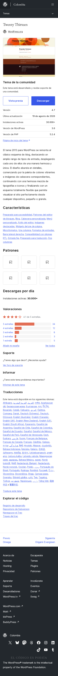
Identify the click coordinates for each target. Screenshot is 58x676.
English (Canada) (40, 417)
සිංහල (51, 470)
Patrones (35, 571)
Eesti (46, 435)
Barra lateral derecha (13, 234)
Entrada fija (13, 238)
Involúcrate (36, 580)
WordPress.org (15, 31)
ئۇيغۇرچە (15, 481)
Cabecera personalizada (33, 218)
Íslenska (25, 449)
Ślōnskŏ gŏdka (20, 477)
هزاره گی (14, 445)
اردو (35, 481)
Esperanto (30, 424)
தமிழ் (30, 477)
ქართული (8, 452)
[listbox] (29, 270)
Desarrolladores (11, 591)
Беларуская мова (16, 406)
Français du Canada (12, 442)
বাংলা (39, 406)
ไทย (35, 477)
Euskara (7, 438)
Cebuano (24, 410)
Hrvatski (28, 445)
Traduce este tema (12, 491)
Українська (25, 481)
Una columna (24, 230)
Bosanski (7, 410)
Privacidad (9, 571)
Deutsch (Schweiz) (29, 413)
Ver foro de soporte (13, 365)
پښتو (36, 467)
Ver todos (50, 345)
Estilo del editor (26, 222)
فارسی (15, 438)
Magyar (37, 445)
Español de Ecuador (13, 431)
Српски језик (41, 474)
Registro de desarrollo (14, 505)
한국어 (25, 452)
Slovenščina (21, 474)
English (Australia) (22, 417)
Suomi (22, 438)
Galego (46, 442)
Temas (6, 13)
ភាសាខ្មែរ (17, 452)
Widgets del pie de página (29, 226)
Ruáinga (25, 470)
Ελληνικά (7, 417)
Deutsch (44, 413)
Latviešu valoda (30, 456)
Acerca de (8, 555)
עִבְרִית (5, 445)
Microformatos (10, 230)
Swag (35, 596)
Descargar (43, 100)
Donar (35, 591)
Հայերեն (46, 445)
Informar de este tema (14, 384)
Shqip (31, 474)
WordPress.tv (12, 596)
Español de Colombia (41, 427)
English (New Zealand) (27, 420)
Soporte (7, 586)
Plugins (34, 565)
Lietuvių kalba (15, 456)
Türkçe (6, 481)
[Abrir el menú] (53, 4)
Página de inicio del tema (15, 140)
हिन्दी (21, 445)
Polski (30, 467)
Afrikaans (7, 403)
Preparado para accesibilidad (17, 214)
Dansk (16, 413)
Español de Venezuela (31, 435)
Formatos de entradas (43, 230)
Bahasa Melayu (26, 459)
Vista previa (15, 100)
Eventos (35, 586)
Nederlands (44, 463)
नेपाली (13, 463)
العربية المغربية (20, 403)
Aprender (8, 580)
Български (31, 406)
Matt (7, 611)
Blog (17, 218)
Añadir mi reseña (11, 345)
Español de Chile (22, 427)
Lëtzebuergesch (37, 452)
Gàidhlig (37, 442)
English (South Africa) (13, 424)
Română (34, 470)
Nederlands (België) (27, 463)
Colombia (15, 635)
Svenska (7, 477)
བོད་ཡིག (46, 406)
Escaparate (36, 555)
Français (28, 442)
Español (28, 431)
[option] (10, 262)
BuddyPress (11, 622)
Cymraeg (7, 413)
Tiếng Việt (43, 481)
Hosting (7, 565)
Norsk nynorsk (10, 467)
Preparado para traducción (33, 238)
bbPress (9, 616)
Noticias (7, 560)
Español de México (42, 431)
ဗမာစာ (38, 459)
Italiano (33, 449)
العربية (31, 403)
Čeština (41, 410)
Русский (43, 470)
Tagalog (43, 477)
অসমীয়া (37, 403)
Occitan (22, 467)
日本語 (42, 449)
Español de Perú (11, 435)
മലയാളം (13, 459)
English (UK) (9, 420)
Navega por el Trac (12, 512)
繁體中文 (14, 484)
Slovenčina (8, 474)
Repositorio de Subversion (16, 509)
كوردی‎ (33, 410)
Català (16, 410)
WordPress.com (13, 606)
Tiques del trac (10, 516)
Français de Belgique (36, 438)
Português (14, 470)
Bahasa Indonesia (11, 449)
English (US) (45, 420)
